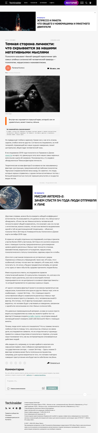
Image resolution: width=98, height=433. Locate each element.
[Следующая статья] (48, 394)
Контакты (8, 420)
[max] (20, 408)
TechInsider (15, 3)
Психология (17, 72)
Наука (7, 40)
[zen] (17, 408)
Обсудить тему (55, 68)
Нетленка (10, 72)
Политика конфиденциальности (12, 416)
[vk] (10, 408)
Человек (12, 40)
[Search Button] (86, 3)
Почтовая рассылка (82, 3)
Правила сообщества (12, 413)
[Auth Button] (90, 3)
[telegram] (13, 408)
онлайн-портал (34, 316)
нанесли (8, 155)
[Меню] (6, 3)
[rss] (6, 408)
